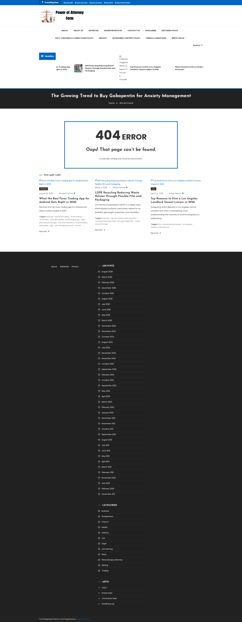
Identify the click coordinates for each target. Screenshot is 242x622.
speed (78, 225)
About (65, 30)
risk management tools (64, 225)
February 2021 (108, 472)
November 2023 (109, 358)
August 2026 (107, 271)
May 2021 (106, 456)
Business (105, 218)
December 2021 (108, 418)
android (50, 216)
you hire (109, 3)
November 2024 (109, 331)
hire (159, 224)
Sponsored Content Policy (126, 38)
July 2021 (105, 445)
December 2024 (109, 326)
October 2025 (108, 293)
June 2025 (106, 309)
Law (153, 189)
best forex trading (62, 216)
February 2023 (108, 374)
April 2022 (106, 396)
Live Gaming (107, 549)
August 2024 (107, 342)
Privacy (103, 38)
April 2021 (106, 461)
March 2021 (106, 467)
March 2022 (107, 402)
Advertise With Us (113, 30)
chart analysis (76, 216)
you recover (82, 3)
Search (196, 45)
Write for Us (178, 38)
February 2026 (108, 282)
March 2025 (107, 320)
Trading (105, 570)
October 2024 (108, 336)
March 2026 (107, 277)
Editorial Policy (170, 30)
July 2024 (106, 347)
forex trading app (72, 219)
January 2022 (107, 412)
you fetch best (123, 3)
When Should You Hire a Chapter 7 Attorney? (184, 68)
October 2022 (108, 380)
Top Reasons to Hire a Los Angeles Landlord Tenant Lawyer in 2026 (139, 68)
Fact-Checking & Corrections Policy (74, 38)
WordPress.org (108, 604)
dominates (44, 219)
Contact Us (134, 30)
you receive (96, 3)
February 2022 (108, 407)
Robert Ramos (119, 187)
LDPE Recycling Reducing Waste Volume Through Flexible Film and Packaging (94, 68)
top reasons (164, 227)
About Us (78, 30)
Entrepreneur (107, 516)
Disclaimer (150, 30)
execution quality (57, 219)
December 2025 (109, 288)
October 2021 (107, 429)
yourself (69, 3)
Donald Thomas (66, 193)
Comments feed (109, 598)
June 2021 (106, 450)
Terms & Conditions (156, 38)
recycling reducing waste (105, 221)
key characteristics (66, 222)
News (104, 554)
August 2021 (107, 440)
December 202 (108, 494)
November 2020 (109, 478)
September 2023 (109, 369)
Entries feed (107, 593)
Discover (43, 231)
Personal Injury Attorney (112, 560)
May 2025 (106, 315)
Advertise (93, 30)
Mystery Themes (82, 619)
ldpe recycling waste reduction (123, 218)
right (51, 225)
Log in (104, 587)
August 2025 (107, 299)
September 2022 (109, 385)
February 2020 (108, 488)
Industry (105, 532)
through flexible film (125, 221)
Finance (43, 189)
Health (104, 527)
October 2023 (108, 364)
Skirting (105, 565)
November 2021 (108, 423)
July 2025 (106, 304)
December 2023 (109, 353)
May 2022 (106, 391)
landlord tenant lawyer (172, 224)
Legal (104, 543)
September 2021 (109, 434)
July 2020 (106, 483)
